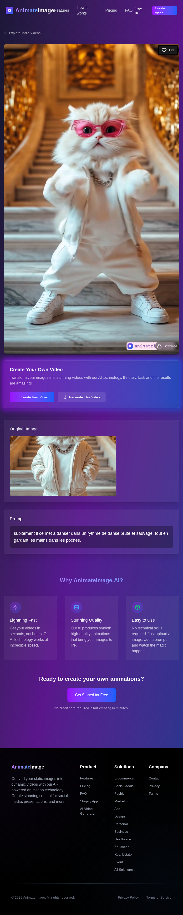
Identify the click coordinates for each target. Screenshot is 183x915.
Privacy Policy (128, 897)
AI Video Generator (88, 811)
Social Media (124, 786)
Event (118, 862)
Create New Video (34, 397)
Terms (153, 793)
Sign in (138, 10)
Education (121, 847)
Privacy (154, 786)
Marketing (121, 801)
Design (119, 816)
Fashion (120, 793)
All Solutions (123, 869)
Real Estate (123, 854)
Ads (117, 809)
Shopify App (89, 801)
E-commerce (124, 778)
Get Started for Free (91, 695)
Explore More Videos (25, 33)
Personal (121, 824)
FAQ (128, 10)
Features (61, 10)
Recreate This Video (84, 397)
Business (121, 831)
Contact (154, 778)
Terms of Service (159, 897)
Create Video (160, 10)
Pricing (111, 10)
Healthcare (122, 839)
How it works (82, 10)
